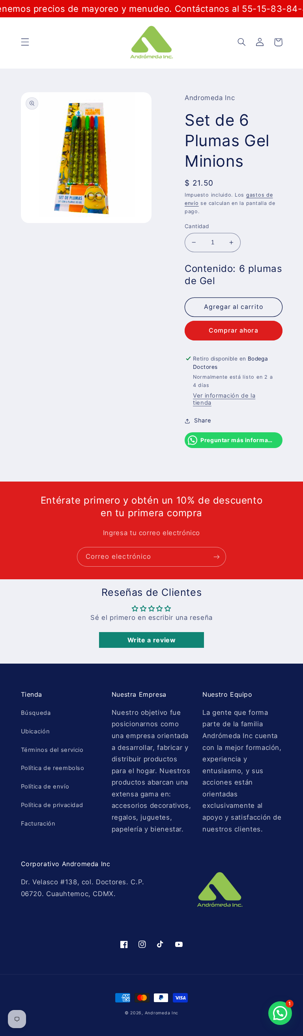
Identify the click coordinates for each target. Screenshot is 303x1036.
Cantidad (197, 226)
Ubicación (35, 731)
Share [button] (202, 420)
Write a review (151, 640)
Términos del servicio (52, 749)
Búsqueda (36, 712)
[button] (25, 42)
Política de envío (45, 786)
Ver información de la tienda (224, 399)
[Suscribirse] (217, 556)
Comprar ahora (233, 330)
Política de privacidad (52, 805)
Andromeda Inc (162, 1013)
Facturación (38, 823)
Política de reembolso (52, 768)
